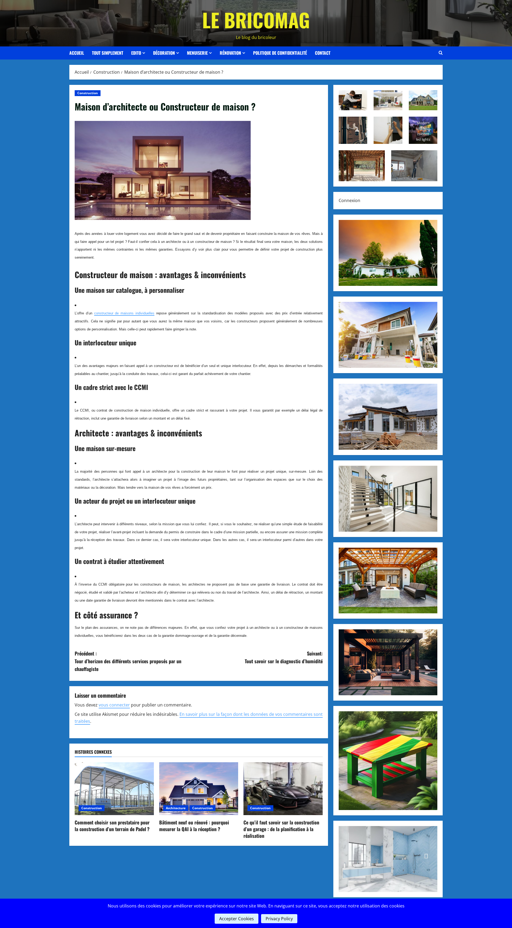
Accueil (76, 53)
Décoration (164, 53)
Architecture (176, 808)
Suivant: (284, 657)
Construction (87, 93)
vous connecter (114, 705)
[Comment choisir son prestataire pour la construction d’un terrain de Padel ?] (114, 788)
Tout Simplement (107, 53)
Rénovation (230, 53)
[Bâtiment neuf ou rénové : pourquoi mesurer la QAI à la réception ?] (198, 788)
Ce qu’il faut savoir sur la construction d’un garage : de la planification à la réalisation (281, 829)
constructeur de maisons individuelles (124, 313)
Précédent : (128, 661)
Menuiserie (197, 53)
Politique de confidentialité (280, 53)
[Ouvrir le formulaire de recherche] (441, 53)
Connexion (349, 200)
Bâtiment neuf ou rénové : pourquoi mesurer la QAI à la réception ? (194, 825)
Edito (136, 53)
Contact (322, 53)
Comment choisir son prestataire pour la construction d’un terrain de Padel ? (112, 825)
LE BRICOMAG (256, 19)
